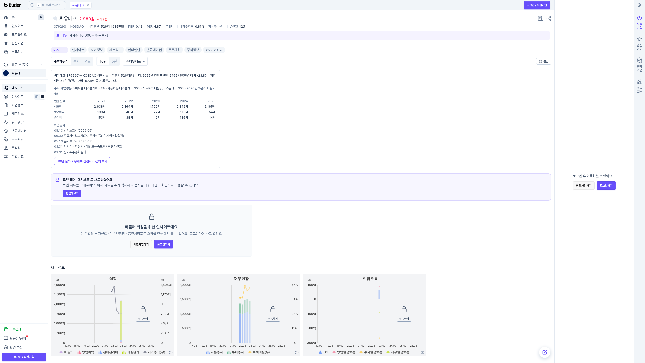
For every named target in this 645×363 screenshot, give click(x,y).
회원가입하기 (141, 244)
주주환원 (174, 50)
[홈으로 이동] (14, 5)
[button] (87, 5)
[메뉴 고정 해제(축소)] (41, 17)
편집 (546, 61)
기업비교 (217, 50)
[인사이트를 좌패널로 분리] (36, 96)
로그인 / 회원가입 (537, 5)
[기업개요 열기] (540, 18)
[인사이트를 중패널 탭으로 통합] (42, 96)
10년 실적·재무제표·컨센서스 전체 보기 (82, 161)
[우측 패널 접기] (639, 5)
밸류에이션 (154, 50)
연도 (87, 61)
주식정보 (193, 50)
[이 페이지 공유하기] (548, 18)
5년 (114, 61)
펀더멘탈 (134, 50)
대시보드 (59, 50)
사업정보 (97, 50)
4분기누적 (61, 61)
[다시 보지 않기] (544, 180)
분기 (76, 61)
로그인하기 (163, 244)
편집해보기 (72, 193)
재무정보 (115, 50)
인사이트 (78, 50)
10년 (103, 61)
